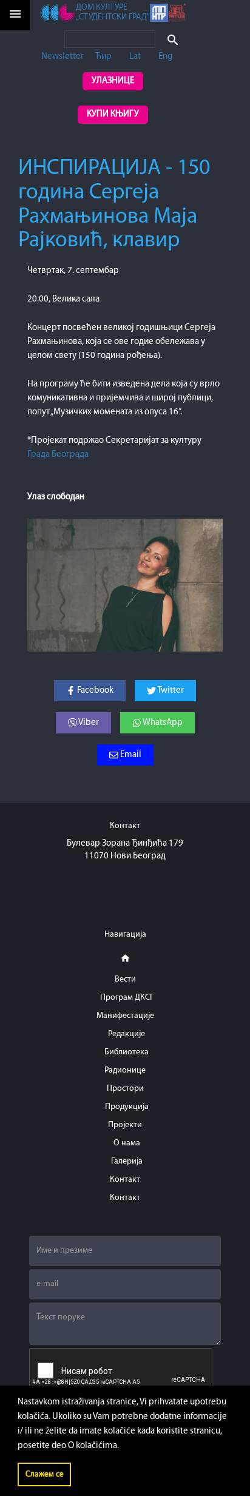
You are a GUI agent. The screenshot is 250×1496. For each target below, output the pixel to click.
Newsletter (62, 56)
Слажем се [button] (44, 1474)
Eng (165, 56)
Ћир (103, 56)
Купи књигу (113, 114)
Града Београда (58, 454)
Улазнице (113, 81)
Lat (135, 56)
